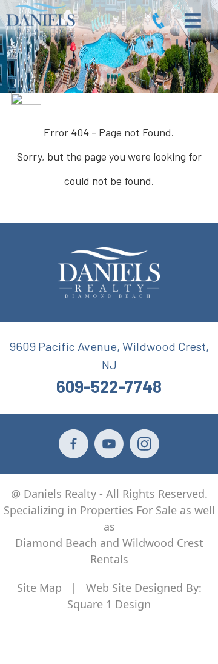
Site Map (39, 587)
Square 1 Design (109, 604)
